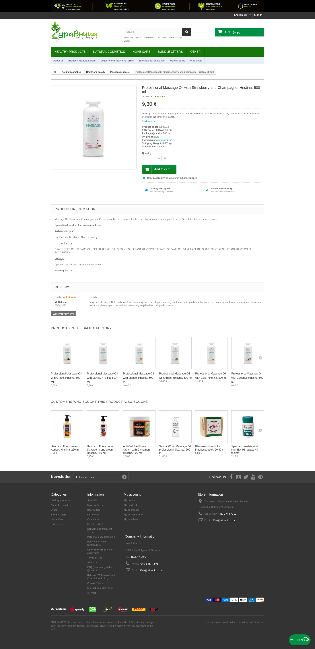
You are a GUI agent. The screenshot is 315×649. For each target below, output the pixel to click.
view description (164, 140)
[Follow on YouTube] (253, 477)
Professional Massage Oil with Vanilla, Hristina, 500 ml (102, 377)
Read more (147, 121)
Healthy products (70, 51)
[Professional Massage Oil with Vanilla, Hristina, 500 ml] (103, 353)
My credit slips (132, 505)
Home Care (141, 51)
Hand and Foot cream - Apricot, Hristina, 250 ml (65, 448)
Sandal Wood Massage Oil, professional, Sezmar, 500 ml (175, 449)
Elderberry (57, 524)
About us (58, 60)
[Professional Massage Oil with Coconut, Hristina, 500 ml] (247, 353)
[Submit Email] (124, 477)
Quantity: (147, 153)
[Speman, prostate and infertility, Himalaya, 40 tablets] (247, 426)
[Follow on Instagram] (238, 477)
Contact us (93, 519)
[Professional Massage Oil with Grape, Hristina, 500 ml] (67, 353)
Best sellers (93, 510)
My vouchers (131, 519)
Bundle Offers (170, 51)
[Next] (260, 358)
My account (132, 494)
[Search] (186, 32)
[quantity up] (159, 158)
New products (95, 505)
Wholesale (196, 60)
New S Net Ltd (256, 622)
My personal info (133, 514)
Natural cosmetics (109, 51)
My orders (129, 500)
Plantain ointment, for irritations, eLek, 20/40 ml (210, 448)
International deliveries (152, 60)
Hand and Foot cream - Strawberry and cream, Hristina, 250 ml (100, 449)
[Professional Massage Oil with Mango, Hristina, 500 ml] (139, 353)
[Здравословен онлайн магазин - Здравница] (84, 32)
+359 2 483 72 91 (227, 513)
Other (195, 51)
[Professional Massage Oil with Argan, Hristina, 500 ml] (175, 353)
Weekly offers (177, 60)
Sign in (258, 14)
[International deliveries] (157, 6)
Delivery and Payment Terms (117, 60)
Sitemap (92, 592)
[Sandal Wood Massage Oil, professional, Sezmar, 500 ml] (175, 426)
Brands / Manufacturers (82, 60)
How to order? (95, 524)
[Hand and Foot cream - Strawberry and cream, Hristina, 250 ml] (103, 426)
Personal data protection (101, 537)
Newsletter (61, 476)
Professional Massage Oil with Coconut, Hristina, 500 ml (247, 377)
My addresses (131, 510)
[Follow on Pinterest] (260, 477)
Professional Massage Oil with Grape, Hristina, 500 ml (66, 377)
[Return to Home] (54, 72)
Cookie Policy (95, 583)
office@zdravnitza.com (224, 520)
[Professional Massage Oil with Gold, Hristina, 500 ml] (211, 353)
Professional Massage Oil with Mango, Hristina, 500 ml (138, 377)
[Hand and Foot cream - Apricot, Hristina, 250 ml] (67, 426)
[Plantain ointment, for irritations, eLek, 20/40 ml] (211, 426)
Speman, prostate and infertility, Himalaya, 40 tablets (244, 449)
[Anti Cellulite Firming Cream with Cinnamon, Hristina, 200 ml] (139, 426)
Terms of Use (94, 557)
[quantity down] (164, 158)
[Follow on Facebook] (231, 477)
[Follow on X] (246, 477)
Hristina (149, 96)
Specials (92, 500)
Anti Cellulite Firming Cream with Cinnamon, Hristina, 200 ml (136, 449)
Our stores (93, 514)
